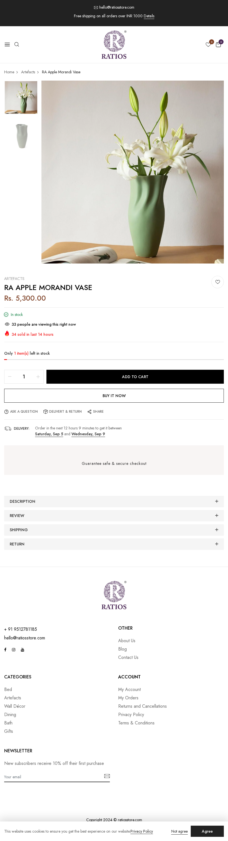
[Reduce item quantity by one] (9, 376)
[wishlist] (208, 45)
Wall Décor (14, 706)
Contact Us (128, 657)
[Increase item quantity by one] (38, 376)
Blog (122, 649)
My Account (129, 689)
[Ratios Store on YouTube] (22, 650)
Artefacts (14, 278)
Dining (10, 714)
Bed (8, 689)
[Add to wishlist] (217, 282)
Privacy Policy (131, 714)
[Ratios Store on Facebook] (5, 650)
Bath (8, 723)
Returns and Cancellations (142, 706)
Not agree (179, 831)
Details (149, 16)
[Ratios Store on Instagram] (13, 650)
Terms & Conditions (136, 723)
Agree (207, 831)
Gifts (8, 731)
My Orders (128, 698)
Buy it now (114, 395)
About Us (126, 640)
